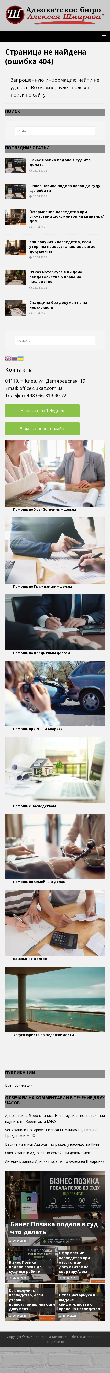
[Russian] (14, 357)
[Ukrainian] (20, 357)
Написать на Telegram (42, 411)
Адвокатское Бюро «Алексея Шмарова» (69, 1161)
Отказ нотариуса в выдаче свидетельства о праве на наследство (55, 277)
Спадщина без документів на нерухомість (58, 305)
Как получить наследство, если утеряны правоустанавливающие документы (62, 246)
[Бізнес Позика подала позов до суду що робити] (15, 196)
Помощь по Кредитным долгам (41, 653)
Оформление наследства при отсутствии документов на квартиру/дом (66, 216)
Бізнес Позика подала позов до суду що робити (64, 188)
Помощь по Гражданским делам (42, 586)
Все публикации (19, 1085)
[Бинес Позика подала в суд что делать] (15, 170)
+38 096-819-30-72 (46, 395)
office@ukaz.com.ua (41, 388)
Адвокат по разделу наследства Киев (67, 1144)
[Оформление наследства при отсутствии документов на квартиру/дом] (15, 221)
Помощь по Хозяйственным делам (44, 509)
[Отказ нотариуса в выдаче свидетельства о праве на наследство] (15, 282)
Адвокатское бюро (21, 1115)
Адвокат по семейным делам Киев (60, 1152)
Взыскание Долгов (30, 958)
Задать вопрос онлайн (42, 428)
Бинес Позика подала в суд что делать (60, 162)
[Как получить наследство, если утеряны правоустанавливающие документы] (15, 252)
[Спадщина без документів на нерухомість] (15, 312)
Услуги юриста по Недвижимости (43, 1034)
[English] (8, 357)
